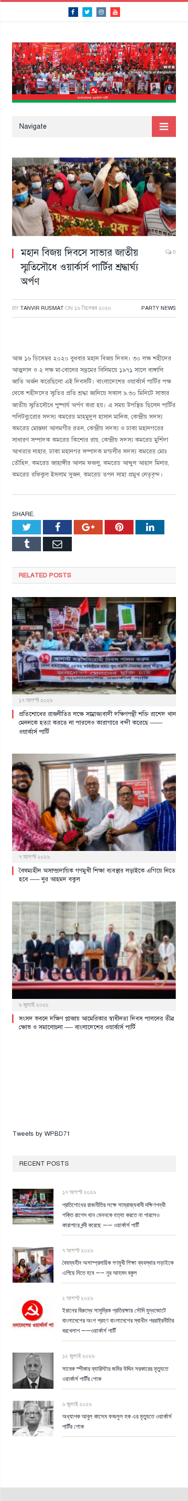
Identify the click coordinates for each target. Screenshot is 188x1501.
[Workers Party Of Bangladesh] (94, 71)
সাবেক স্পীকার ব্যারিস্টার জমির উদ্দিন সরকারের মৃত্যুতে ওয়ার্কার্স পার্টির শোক (115, 1373)
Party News (158, 308)
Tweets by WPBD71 (41, 1134)
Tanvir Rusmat (42, 308)
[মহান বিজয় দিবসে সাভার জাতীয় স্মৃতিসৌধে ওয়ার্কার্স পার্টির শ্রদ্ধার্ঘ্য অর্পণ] (94, 198)
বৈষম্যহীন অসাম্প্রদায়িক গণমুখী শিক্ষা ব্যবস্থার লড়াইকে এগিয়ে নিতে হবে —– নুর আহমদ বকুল (118, 1267)
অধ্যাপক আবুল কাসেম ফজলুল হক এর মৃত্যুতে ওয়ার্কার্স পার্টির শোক (117, 1421)
